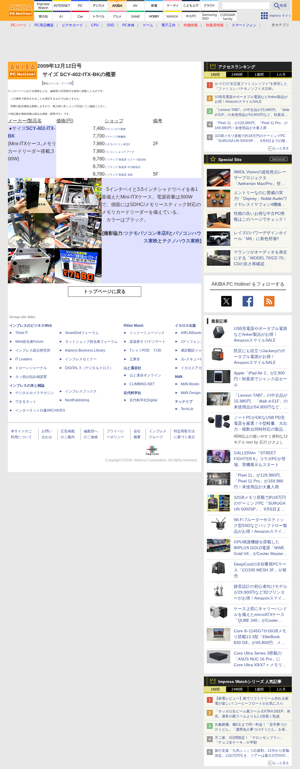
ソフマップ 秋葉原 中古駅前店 (123, 167)
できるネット (25, 402)
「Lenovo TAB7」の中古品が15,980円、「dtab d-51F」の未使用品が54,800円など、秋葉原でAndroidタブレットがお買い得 (252, 115)
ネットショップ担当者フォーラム (91, 342)
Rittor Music (134, 325)
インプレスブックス (81, 391)
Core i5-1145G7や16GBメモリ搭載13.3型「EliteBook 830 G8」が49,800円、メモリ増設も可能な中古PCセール (260, 642)
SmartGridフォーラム (82, 333)
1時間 (215, 75)
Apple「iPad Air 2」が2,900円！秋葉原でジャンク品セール (260, 379)
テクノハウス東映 (115, 129)
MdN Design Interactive (199, 393)
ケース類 (67, 83)
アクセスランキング (236, 66)
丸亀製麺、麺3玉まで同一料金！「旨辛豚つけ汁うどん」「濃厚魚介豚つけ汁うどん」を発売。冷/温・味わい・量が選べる (251, 729)
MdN (179, 377)
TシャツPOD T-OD (145, 350)
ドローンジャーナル (31, 368)
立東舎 (134, 359)
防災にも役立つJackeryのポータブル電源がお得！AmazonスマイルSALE (259, 356)
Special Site (230, 159)
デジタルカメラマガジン (34, 393)
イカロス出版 (185, 325)
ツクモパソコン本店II (117, 144)
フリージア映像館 (115, 136)
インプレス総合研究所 (32, 350)
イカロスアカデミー (196, 368)
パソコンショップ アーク (119, 151)
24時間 (237, 75)
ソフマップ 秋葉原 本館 (119, 174)
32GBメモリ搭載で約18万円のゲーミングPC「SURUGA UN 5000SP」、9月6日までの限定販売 (252, 141)
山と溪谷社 (132, 368)
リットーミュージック (147, 333)
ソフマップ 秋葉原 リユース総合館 (125, 159)
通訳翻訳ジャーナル (196, 350)
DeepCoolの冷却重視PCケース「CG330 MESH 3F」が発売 (260, 570)
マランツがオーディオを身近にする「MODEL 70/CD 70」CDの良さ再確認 (260, 258)
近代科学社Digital (143, 400)
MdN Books (190, 384)
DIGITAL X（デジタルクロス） (89, 368)
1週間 (259, 75)
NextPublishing (77, 400)
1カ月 (281, 75)
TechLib (187, 409)
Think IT (21, 333)
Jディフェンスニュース (199, 342)
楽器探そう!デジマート (147, 342)
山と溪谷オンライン (145, 375)
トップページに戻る (104, 291)
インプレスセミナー (81, 359)
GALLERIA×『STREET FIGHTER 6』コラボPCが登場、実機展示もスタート (260, 459)
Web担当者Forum (29, 342)
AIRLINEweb (191, 333)
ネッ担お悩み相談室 (31, 377)
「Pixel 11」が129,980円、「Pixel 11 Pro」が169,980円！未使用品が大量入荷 (259, 481)
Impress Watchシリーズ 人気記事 (250, 681)
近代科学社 (132, 393)
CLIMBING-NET (142, 384)
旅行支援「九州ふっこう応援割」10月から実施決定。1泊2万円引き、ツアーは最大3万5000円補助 (252, 756)
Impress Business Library (85, 350)
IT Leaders (23, 359)
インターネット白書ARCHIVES (40, 410)
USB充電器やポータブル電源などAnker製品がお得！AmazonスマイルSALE (260, 334)
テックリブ (183, 402)
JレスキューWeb (194, 359)
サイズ (19, 128)
